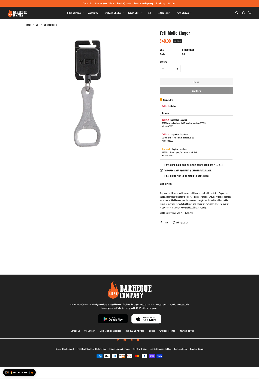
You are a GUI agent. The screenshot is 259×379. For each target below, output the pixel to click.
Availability (168, 99)
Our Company (89, 330)
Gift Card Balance (140, 348)
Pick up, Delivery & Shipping (119, 348)
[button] (250, 12)
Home (28, 24)
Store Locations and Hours (110, 330)
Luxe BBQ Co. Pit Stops (134, 330)
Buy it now (196, 90)
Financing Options (196, 348)
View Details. (219, 165)
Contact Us (75, 330)
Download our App (187, 330)
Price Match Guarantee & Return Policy (91, 348)
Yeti (183, 54)
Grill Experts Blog (180, 348)
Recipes (152, 330)
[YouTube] (138, 340)
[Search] (237, 12)
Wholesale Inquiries (167, 330)
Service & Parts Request (65, 348)
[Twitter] (118, 340)
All (37, 24)
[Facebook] (124, 340)
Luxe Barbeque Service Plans (160, 348)
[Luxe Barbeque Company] (17, 13)
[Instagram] (131, 340)
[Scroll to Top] (254, 363)
